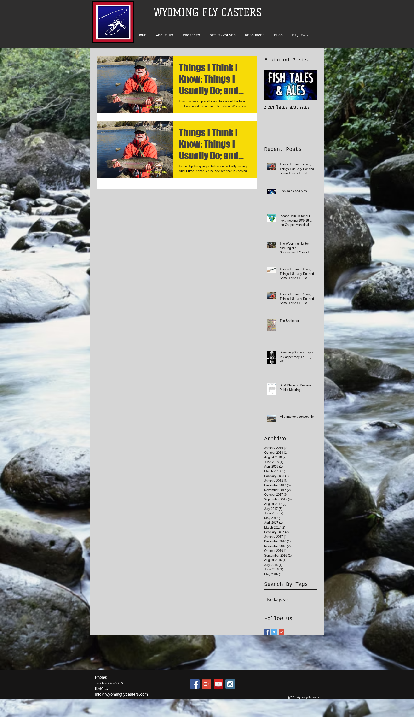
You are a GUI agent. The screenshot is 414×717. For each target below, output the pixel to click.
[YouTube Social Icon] (218, 684)
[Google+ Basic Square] (281, 632)
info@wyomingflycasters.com (121, 694)
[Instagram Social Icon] (230, 684)
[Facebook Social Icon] (195, 684)
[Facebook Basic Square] (267, 632)
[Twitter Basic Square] (274, 632)
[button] (165, 35)
